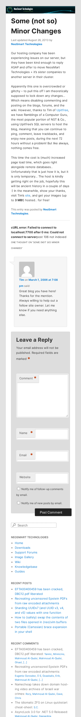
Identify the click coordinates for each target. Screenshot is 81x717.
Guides (20, 571)
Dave (59, 693)
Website (25, 477)
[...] (25, 662)
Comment (27, 378)
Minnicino (58, 654)
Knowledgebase (26, 566)
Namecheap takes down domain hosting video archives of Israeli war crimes (41, 688)
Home (19, 543)
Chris (18, 698)
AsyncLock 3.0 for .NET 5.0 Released (41, 712)
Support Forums (26, 552)
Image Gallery (24, 557)
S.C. (36, 707)
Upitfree (62, 110)
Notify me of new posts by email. (41, 503)
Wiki (17, 562)
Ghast (18, 662)
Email (26, 455)
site (27, 195)
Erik (57, 675)
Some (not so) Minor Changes (36, 26)
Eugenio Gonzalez (25, 675)
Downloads (22, 547)
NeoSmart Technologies (26, 44)
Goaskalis (48, 675)
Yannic (48, 654)
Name (26, 433)
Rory (28, 693)
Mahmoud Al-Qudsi (26, 658)
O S (39, 675)
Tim (21, 279)
